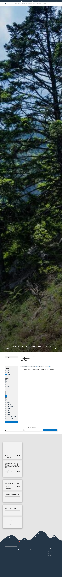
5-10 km (8, 386)
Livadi (8, 400)
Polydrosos (9, 404)
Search (50, 430)
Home (7, 348)
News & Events (50, 549)
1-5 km (8, 384)
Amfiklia (8, 402)
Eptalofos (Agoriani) (10, 396)
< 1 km (8, 382)
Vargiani (8, 408)
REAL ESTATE (39, 3)
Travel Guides (50, 551)
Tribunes (49, 555)
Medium (8, 374)
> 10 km (8, 380)
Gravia (8, 414)
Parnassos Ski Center (11, 418)
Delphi (8, 398)
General (49, 553)
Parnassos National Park (11, 416)
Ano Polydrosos (10, 406)
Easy (8, 370)
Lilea (8, 410)
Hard (8, 372)
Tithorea (8, 412)
